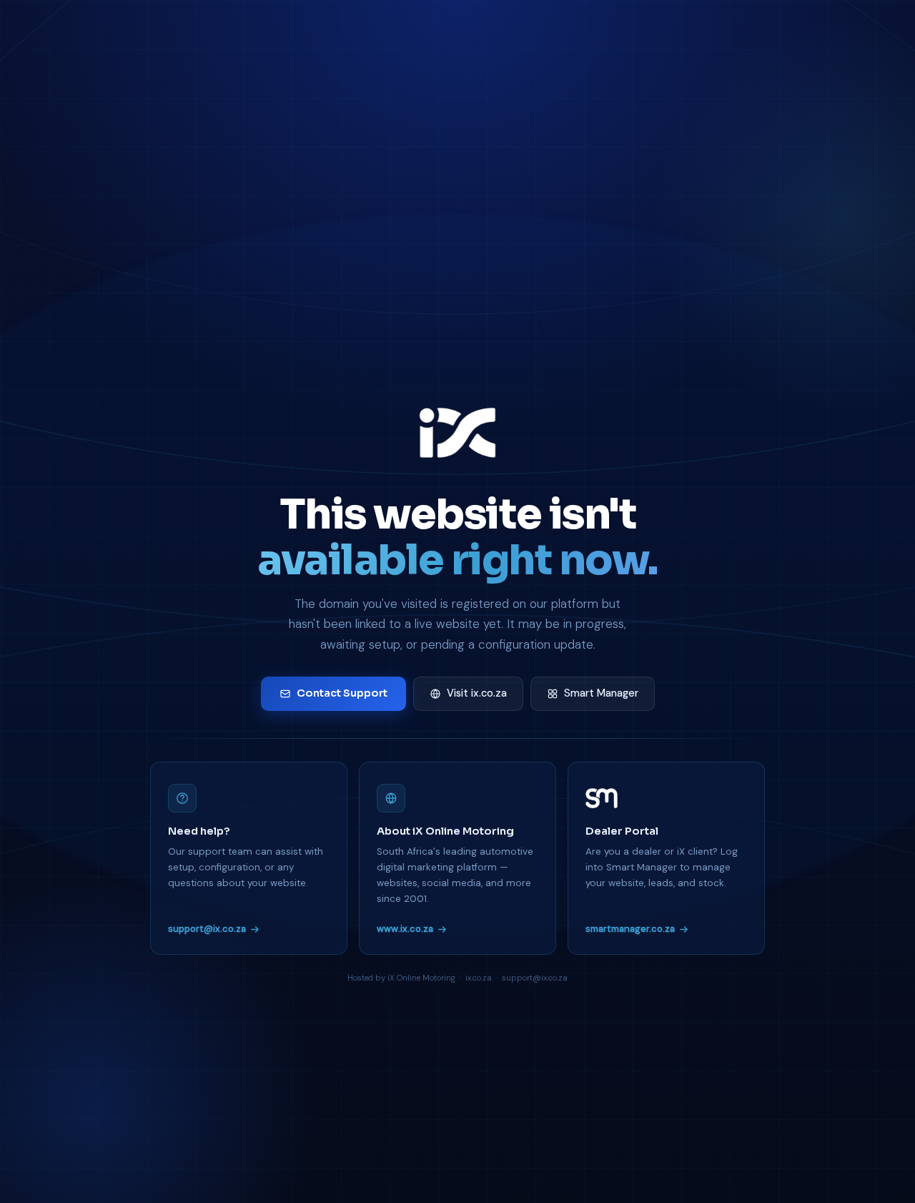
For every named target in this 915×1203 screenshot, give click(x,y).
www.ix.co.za (405, 929)
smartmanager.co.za (630, 929)
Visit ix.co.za (477, 693)
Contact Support (342, 693)
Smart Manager (601, 693)
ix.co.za (478, 978)
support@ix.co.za (207, 929)
